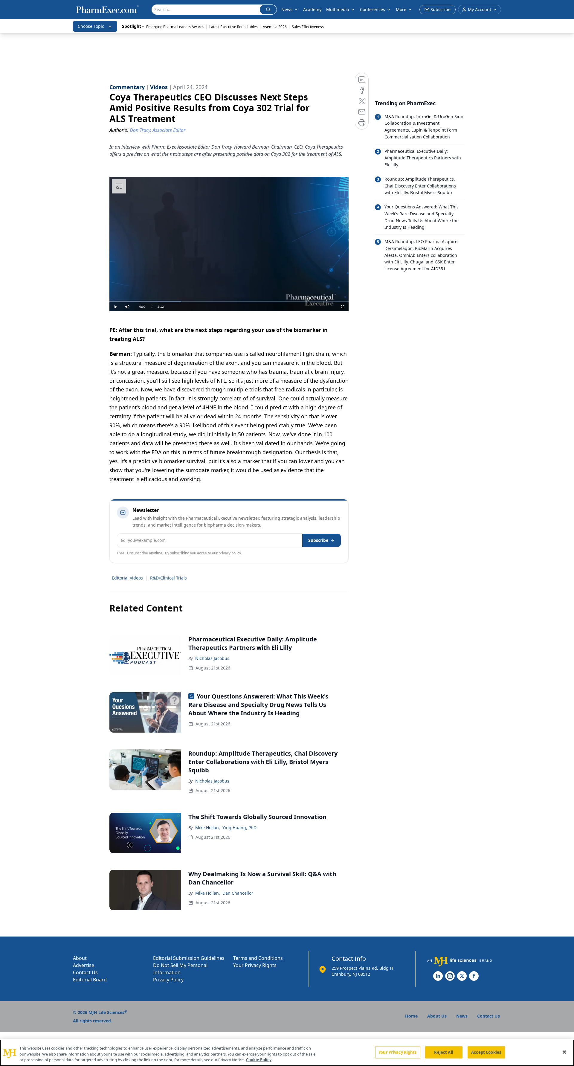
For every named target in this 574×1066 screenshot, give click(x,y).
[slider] (229, 301)
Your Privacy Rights (255, 965)
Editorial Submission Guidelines (189, 958)
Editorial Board (90, 979)
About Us (437, 1016)
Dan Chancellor (237, 893)
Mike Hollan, (207, 827)
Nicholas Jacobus (212, 658)
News (286, 9)
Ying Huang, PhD (239, 827)
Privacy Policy (168, 979)
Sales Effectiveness (308, 26)
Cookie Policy (258, 1059)
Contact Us (85, 972)
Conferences (372, 9)
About (80, 958)
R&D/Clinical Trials (168, 578)
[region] (287, 1052)
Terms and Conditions (258, 958)
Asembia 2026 (275, 26)
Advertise (83, 965)
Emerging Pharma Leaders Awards (175, 26)
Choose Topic (91, 26)
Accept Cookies (486, 1052)
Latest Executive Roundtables (233, 26)
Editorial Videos (127, 578)
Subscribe (318, 540)
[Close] (564, 1052)
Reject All (443, 1052)
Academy (312, 9)
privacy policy (230, 553)
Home (411, 1016)
